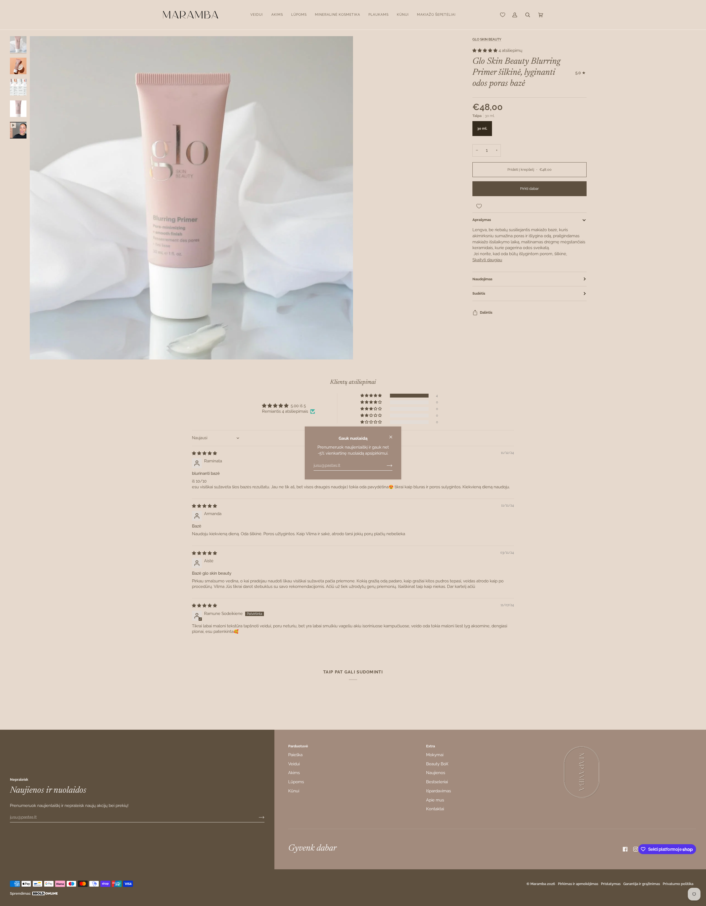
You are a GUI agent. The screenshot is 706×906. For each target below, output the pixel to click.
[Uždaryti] (393, 435)
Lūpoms (296, 781)
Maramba (538, 884)
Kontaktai (435, 808)
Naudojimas (482, 279)
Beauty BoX (437, 763)
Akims (294, 772)
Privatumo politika (678, 884)
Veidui (294, 763)
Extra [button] (430, 746)
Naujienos (435, 772)
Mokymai (434, 754)
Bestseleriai (437, 781)
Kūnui (293, 790)
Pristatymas (611, 884)
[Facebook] (625, 849)
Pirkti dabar (529, 188)
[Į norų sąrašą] (529, 206)
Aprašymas (481, 220)
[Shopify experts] (45, 893)
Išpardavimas (438, 790)
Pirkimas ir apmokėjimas (578, 884)
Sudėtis (478, 293)
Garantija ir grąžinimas (641, 884)
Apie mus (435, 800)
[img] (204, 453)
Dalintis (486, 312)
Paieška (295, 754)
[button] (256, 15)
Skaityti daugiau (487, 259)
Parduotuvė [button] (298, 746)
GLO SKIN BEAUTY (486, 39)
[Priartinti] (191, 197)
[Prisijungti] (385, 465)
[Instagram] (635, 849)
